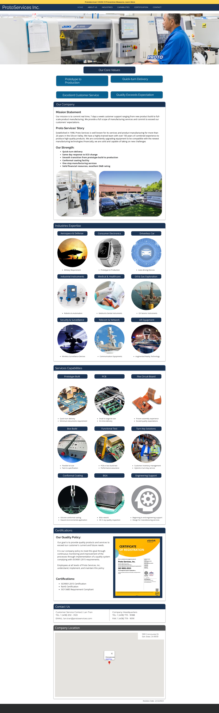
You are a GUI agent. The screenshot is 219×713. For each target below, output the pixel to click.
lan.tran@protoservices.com (77, 618)
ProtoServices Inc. (21, 7)
